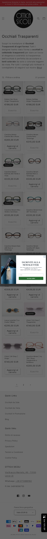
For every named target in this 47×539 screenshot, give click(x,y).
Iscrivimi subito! (31, 278)
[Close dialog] (44, 257)
